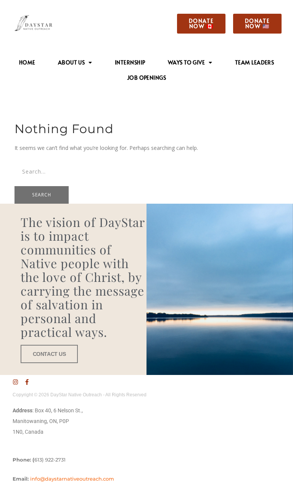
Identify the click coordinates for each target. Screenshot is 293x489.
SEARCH (41, 194)
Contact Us (49, 354)
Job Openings (146, 77)
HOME (27, 62)
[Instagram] (15, 382)
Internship (130, 62)
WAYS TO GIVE (186, 62)
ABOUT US (71, 62)
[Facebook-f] (27, 382)
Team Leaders (254, 62)
